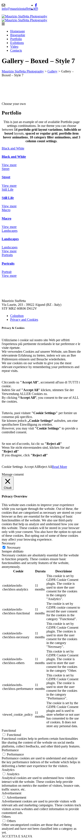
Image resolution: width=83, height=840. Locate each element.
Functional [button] (9, 730)
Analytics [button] (8, 770)
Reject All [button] (45, 467)
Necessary (14, 547)
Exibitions (17, 43)
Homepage (17, 31)
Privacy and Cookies (24, 319)
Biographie (17, 35)
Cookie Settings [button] (12, 467)
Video (14, 46)
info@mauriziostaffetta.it (18, 8)
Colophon (17, 316)
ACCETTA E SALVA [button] (17, 836)
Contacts (16, 50)
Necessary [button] (9, 543)
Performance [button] (10, 750)
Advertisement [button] (11, 793)
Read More (59, 467)
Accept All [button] (31, 467)
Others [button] (6, 816)
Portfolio (16, 39)
